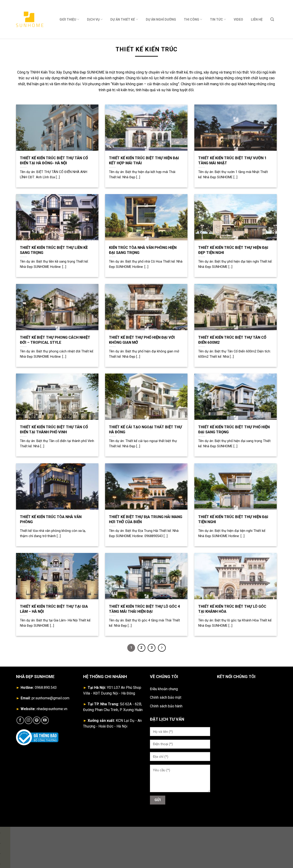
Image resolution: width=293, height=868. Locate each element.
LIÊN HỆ (257, 19)
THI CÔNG (191, 19)
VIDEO (238, 19)
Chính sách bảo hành (166, 706)
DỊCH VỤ (93, 19)
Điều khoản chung (164, 689)
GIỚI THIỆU (68, 19)
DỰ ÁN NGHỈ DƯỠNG (161, 19)
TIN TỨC (216, 19)
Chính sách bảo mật (165, 697)
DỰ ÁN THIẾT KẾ (122, 19)
